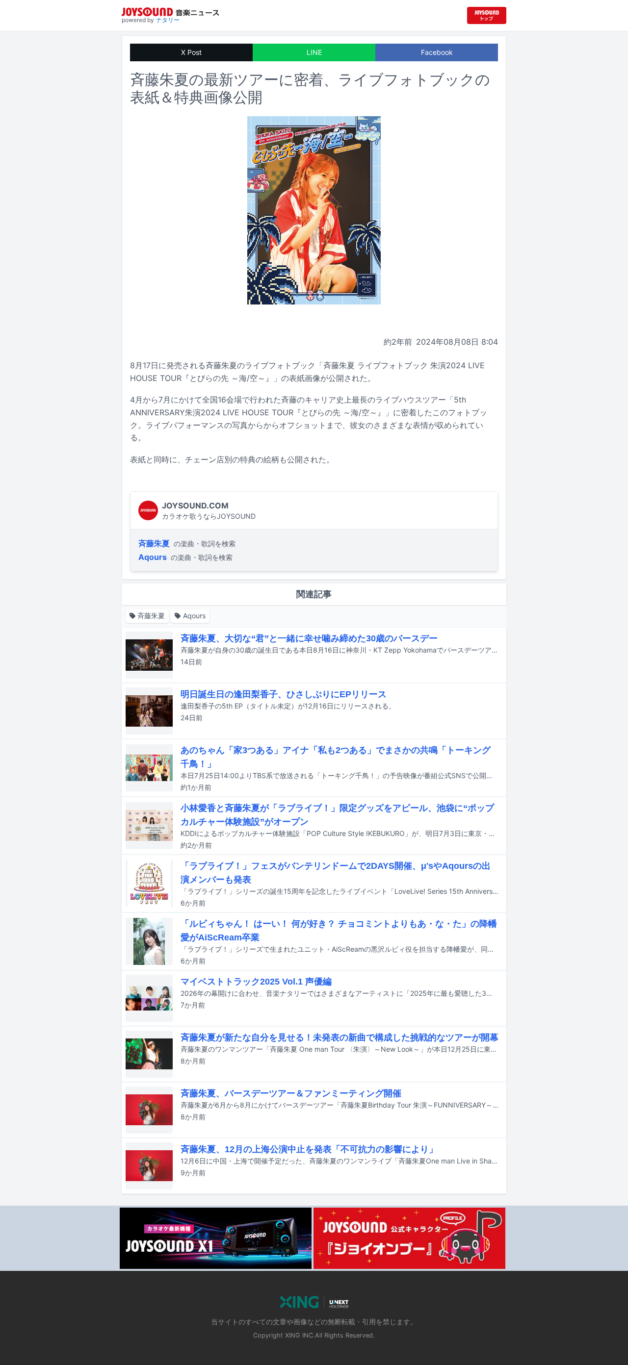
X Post (191, 52)
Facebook (437, 52)
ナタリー (168, 20)
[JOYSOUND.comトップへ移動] (486, 15)
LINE (314, 52)
